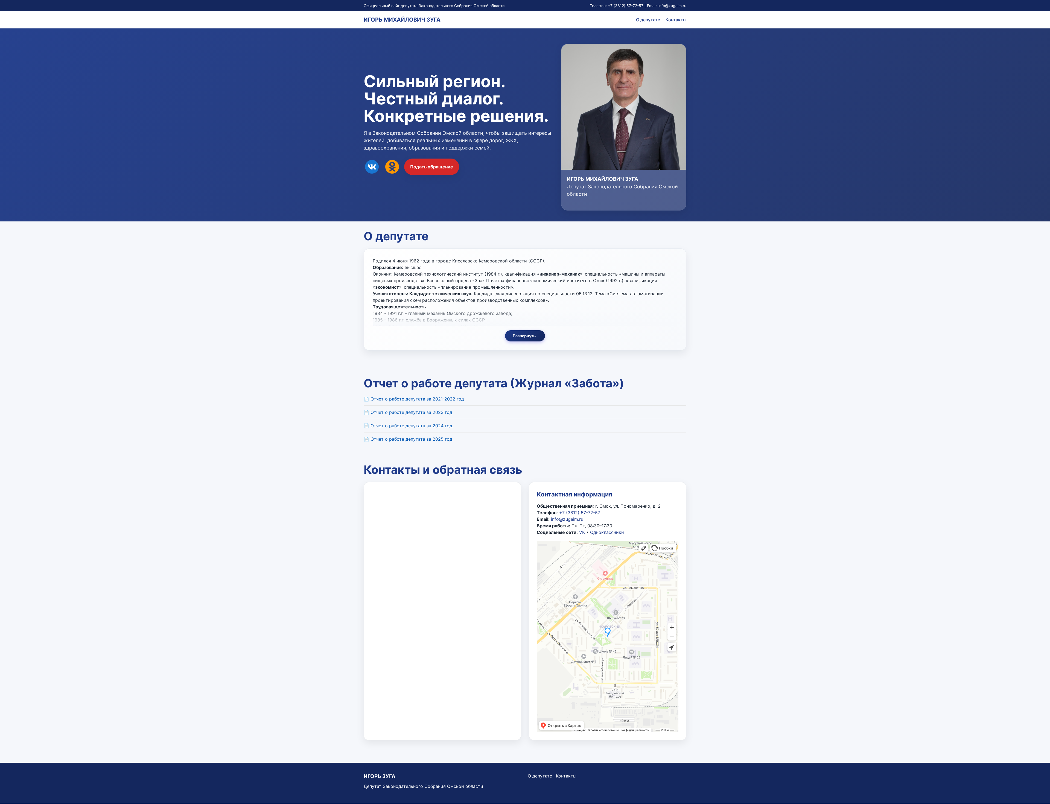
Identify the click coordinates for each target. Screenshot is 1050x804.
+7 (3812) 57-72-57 (625, 5)
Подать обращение (431, 166)
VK (582, 532)
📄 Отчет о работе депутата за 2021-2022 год (414, 399)
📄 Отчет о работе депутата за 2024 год (408, 425)
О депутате (648, 19)
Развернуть (524, 336)
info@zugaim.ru (672, 5)
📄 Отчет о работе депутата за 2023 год (408, 412)
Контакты (676, 19)
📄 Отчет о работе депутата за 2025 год (408, 439)
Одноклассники (607, 532)
